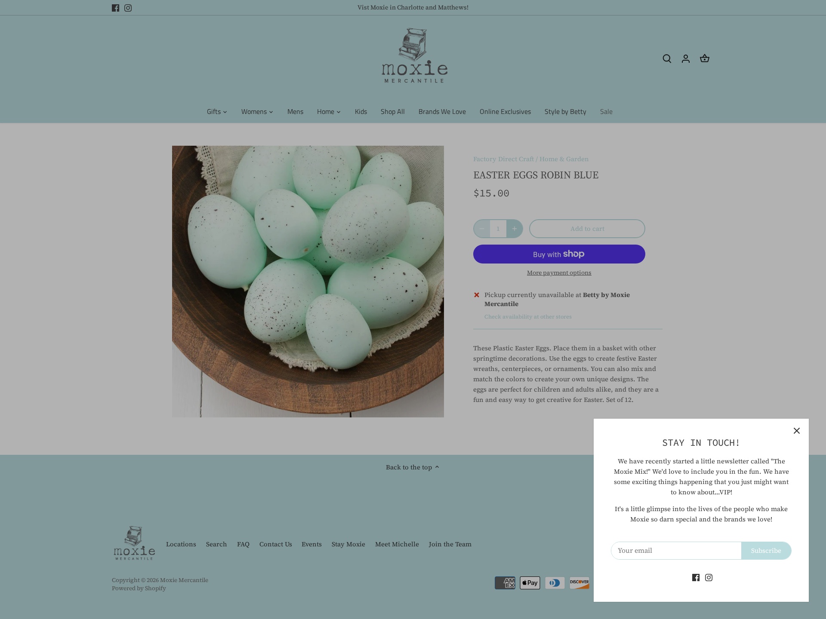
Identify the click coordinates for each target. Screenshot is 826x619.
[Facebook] (696, 577)
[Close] (796, 430)
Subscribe (766, 550)
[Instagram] (708, 577)
